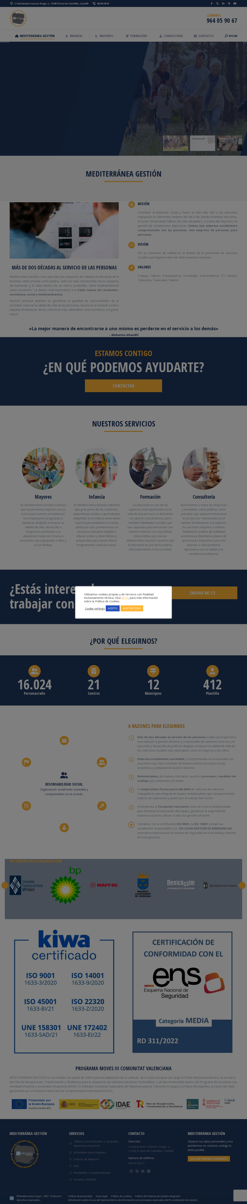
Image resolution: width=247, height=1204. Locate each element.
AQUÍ (124, 598)
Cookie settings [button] (95, 608)
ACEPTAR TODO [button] (132, 608)
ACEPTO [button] (112, 608)
